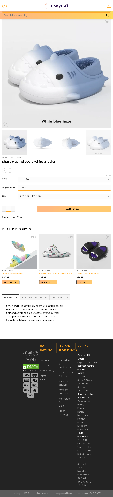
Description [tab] (10, 297)
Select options (11, 282)
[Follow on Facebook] (25, 353)
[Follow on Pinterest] (33, 360)
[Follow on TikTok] (35, 353)
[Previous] (7, 73)
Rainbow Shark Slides (12, 273)
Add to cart (74, 208)
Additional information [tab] (34, 297)
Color (4, 179)
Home (5, 157)
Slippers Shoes (8, 187)
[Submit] (107, 15)
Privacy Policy (47, 370)
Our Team (45, 360)
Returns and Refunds (65, 383)
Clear (108, 175)
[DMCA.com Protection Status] (30, 368)
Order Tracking (63, 412)
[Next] (105, 73)
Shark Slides (16, 157)
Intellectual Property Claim (64, 402)
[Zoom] (5, 124)
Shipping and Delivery (66, 374)
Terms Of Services (44, 377)
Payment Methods (63, 391)
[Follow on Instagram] (30, 353)
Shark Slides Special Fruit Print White (56, 273)
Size (4, 196)
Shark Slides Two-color (87, 273)
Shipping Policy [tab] (60, 297)
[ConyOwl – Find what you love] (56, 5)
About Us (44, 365)
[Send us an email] (28, 360)
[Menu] (4, 6)
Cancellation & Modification (65, 364)
